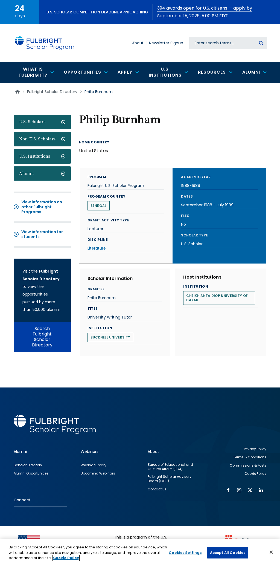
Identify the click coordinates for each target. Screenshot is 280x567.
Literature (97, 248)
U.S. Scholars (32, 122)
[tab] (42, 122)
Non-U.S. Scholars (37, 139)
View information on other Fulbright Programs (41, 207)
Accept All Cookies (227, 552)
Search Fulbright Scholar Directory (42, 336)
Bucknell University (110, 337)
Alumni (26, 173)
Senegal (99, 205)
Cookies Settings (185, 552)
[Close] (271, 552)
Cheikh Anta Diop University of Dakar (217, 297)
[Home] (45, 43)
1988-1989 (190, 185)
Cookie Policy (66, 557)
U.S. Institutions (34, 156)
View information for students (42, 234)
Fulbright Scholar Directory (52, 91)
